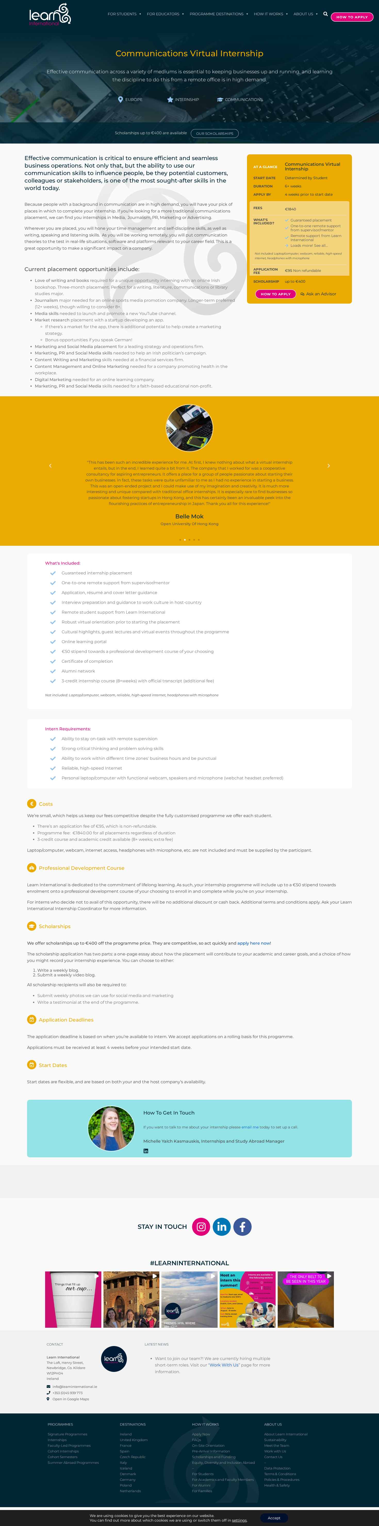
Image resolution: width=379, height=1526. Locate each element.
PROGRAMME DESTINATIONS (217, 14)
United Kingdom (134, 1440)
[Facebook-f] (242, 1227)
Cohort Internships (63, 1451)
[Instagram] (201, 1227)
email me (250, 1127)
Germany (128, 1479)
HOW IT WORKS (268, 14)
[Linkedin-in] (222, 1227)
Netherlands (130, 1491)
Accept (274, 1518)
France (125, 1445)
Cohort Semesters (62, 1457)
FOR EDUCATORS (163, 14)
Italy (123, 1462)
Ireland (126, 1434)
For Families (202, 1491)
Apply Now (201, 1434)
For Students (122, 14)
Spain (124, 1451)
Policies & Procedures (281, 1479)
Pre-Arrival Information (211, 1451)
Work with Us (275, 1451)
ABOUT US (303, 14)
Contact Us (273, 1457)
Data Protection (277, 1468)
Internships (57, 1440)
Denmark (128, 1474)
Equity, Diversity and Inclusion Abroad (223, 1462)
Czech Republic (133, 1457)
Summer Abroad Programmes (73, 1462)
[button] (325, 13)
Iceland (126, 1468)
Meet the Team (276, 1445)
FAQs (196, 1440)
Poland (126, 1485)
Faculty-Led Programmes (69, 1445)
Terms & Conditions (280, 1474)
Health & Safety (277, 1485)
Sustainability (275, 1440)
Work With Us (224, 1365)
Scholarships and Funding (214, 1457)
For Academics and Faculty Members (223, 1479)
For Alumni (201, 1485)
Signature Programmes (67, 1434)
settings (239, 1520)
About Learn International (286, 1434)
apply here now (253, 943)
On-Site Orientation (208, 1445)
